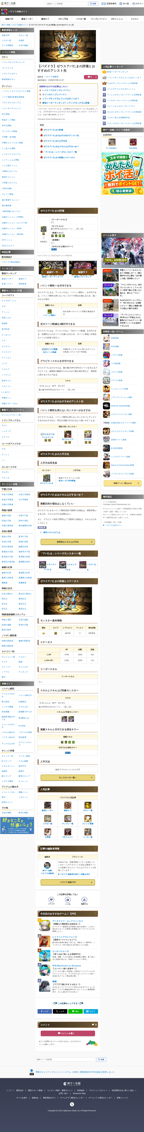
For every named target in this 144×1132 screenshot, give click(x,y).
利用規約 (81, 1090)
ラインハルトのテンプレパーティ (121, 106)
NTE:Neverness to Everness (66, 966)
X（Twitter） (112, 148)
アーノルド (6, 358)
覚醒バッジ (23, 792)
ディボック (6, 335)
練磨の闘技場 (7, 646)
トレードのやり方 (8, 725)
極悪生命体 (23, 547)
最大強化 (5, 702)
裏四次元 (22, 599)
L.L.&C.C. (6, 392)
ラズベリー (6, 386)
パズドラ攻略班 (51, 77)
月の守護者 (23, 499)
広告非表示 (111, 3)
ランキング (23, 672)
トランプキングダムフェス (13, 62)
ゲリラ (4, 662)
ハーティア (6, 431)
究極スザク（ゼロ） (10, 403)
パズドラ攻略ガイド (17, 11)
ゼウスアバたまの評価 (53, 130)
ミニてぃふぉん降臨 (10, 160)
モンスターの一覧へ (68, 777)
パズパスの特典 (25, 732)
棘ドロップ (6, 776)
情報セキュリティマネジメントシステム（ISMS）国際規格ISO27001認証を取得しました (75, 1072)
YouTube (133, 148)
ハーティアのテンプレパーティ (56, 90)
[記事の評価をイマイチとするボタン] (51, 900)
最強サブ (45, 19)
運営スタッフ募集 (35, 1090)
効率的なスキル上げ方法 (68, 542)
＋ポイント (23, 797)
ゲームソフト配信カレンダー (100, 1098)
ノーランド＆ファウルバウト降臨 (16, 91)
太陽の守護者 (7, 504)
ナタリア (5, 369)
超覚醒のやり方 (25, 712)
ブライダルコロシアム (11, 103)
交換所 (21, 40)
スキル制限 (23, 761)
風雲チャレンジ (8, 177)
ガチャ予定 (63, 19)
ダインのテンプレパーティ (54, 94)
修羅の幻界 (6, 573)
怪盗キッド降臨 (8, 120)
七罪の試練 (7, 188)
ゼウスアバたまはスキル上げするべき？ (61, 146)
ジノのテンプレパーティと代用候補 (122, 100)
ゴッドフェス (7, 68)
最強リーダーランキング (117, 72)
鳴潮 (54, 981)
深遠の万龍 (6, 521)
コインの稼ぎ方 (25, 695)
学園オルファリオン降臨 (12, 143)
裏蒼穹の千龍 (24, 552)
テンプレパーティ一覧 (11, 415)
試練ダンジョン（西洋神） (13, 234)
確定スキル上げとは (51, 532)
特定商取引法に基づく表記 (123, 1090)
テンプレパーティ (99, 19)
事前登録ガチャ (49, 1098)
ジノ (3, 460)
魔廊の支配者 (7, 578)
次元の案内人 (7, 594)
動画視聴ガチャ (8, 79)
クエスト (135, 19)
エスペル (5, 437)
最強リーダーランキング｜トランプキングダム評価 (65, 103)
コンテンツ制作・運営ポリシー (60, 1090)
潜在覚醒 (5, 712)
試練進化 (22, 702)
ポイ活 (126, 3)
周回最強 (22, 284)
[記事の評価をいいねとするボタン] (68, 900)
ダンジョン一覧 (8, 657)
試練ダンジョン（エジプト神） (15, 223)
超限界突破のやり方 (8, 718)
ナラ (3, 340)
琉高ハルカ (6, 318)
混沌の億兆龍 (7, 547)
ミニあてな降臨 (8, 148)
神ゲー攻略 (6, 25)
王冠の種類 (6, 813)
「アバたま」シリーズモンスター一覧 (60, 152)
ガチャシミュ (117, 19)
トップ (9, 1090)
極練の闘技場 (24, 641)
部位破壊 (22, 737)
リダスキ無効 (7, 781)
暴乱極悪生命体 (25, 525)
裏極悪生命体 (24, 562)
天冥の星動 (23, 620)
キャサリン (6, 346)
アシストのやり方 (8, 695)
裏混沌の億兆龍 (8, 562)
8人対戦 (22, 726)
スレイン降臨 (7, 194)
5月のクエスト (8, 246)
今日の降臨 (23, 45)
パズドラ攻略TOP (68, 882)
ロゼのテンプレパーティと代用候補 (122, 83)
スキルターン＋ (8, 766)
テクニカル (23, 667)
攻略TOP (9, 19)
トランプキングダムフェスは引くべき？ (60, 98)
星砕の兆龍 (23, 521)
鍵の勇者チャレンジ (10, 200)
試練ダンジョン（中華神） (13, 217)
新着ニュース (122, 1098)
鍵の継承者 (7, 205)
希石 (3, 797)
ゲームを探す (21, 1098)
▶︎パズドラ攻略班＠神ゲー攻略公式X (74, 874)
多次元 (4, 604)
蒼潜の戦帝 (6, 630)
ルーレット (23, 781)
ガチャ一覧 (23, 35)
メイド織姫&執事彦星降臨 (13, 97)
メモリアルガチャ (9, 74)
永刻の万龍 (6, 542)
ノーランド (6, 375)
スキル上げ (23, 707)
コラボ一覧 (81, 19)
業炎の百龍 (6, 536)
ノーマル (5, 672)
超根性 (4, 771)
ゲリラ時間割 (7, 45)
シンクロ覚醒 (7, 707)
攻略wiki (35, 1098)
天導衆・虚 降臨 (9, 137)
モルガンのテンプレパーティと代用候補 (124, 112)
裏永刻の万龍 (7, 557)
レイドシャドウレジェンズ (64, 937)
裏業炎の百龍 (7, 552)
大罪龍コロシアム (9, 183)
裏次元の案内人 (25, 594)
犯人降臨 (6, 114)
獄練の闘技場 (7, 641)
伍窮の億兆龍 (7, 525)
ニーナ (4, 363)
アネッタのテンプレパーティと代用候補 (124, 123)
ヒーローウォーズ (60, 951)
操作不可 (22, 766)
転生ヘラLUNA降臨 (67, 481)
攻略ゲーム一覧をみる (122, 483)
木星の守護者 (7, 494)
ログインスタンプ (25, 743)
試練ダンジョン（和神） (12, 228)
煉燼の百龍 (6, 515)
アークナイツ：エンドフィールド (67, 921)
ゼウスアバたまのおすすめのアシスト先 (61, 135)
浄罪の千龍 (23, 515)
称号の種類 (23, 813)
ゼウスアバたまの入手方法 (55, 141)
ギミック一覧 (7, 756)
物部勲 (4, 323)
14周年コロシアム (9, 171)
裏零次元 (22, 609)
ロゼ (3, 306)
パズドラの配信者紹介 (11, 262)
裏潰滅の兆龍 (24, 557)
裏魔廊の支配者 (25, 578)
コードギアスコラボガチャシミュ (121, 89)
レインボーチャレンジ (11, 108)
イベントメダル (8, 792)
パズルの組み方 (8, 732)
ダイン (4, 425)
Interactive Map (79, 1093)
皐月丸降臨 (7, 125)
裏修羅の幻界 (24, 573)
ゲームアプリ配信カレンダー (72, 1098)
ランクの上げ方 (8, 744)
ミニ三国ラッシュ (9, 166)
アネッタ (5, 478)
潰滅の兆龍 (23, 542)
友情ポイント (7, 802)
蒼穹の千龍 (23, 536)
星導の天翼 (23, 625)
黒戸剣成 (5, 329)
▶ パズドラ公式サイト (112, 525)
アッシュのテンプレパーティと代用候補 (124, 95)
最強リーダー (27, 19)
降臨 (20, 662)
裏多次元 (22, 604)
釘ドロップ (6, 761)
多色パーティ (7, 284)
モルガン (5, 472)
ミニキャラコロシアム (11, 154)
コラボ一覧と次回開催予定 (118, 118)
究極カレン (6, 398)
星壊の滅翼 (6, 625)
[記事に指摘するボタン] (84, 900)
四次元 (4, 599)
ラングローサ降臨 (9, 131)
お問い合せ (63, 1093)
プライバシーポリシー (98, 1090)
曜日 (3, 677)
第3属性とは (24, 718)
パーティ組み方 (8, 737)
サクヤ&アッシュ (9, 301)
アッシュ (5, 312)
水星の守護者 (24, 494)
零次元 (4, 609)
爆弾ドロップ (24, 776)
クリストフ (6, 352)
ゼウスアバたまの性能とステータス (59, 157)
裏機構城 (22, 583)
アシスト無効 (24, 756)
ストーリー (6, 667)
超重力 (21, 771)
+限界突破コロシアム (11, 211)
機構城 (4, 583)
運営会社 (19, 1090)
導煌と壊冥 (6, 620)
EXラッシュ (7, 240)
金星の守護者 (7, 499)
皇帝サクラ (6, 381)
